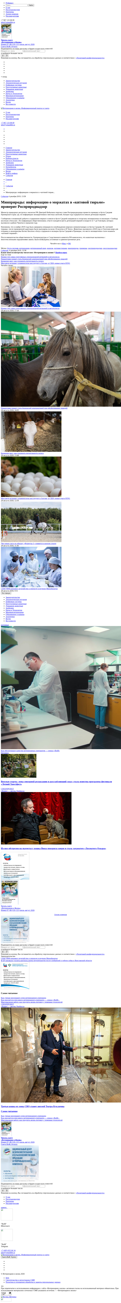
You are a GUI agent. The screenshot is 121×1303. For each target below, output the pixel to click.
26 (3, 952)
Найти (31, 5)
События (9, 175)
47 (7, 952)
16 (3, 56)
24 (7, 56)
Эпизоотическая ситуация (16, 83)
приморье (83, 248)
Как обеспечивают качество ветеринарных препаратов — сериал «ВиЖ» (30, 751)
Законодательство (13, 81)
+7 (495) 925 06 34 (8, 1250)
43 (3, 1191)
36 (7, 1191)
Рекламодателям (12, 16)
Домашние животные (14, 89)
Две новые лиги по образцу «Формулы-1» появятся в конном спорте (28, 544)
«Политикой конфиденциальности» (90, 58)
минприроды (73, 248)
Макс (64, 244)
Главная (9, 180)
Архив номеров (12, 14)
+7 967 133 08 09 (7, 123)
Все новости (11, 104)
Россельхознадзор (13, 10)
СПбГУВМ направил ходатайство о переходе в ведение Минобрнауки (29, 589)
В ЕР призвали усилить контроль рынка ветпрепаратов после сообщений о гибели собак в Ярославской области (46, 961)
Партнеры (10, 12)
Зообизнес (10, 91)
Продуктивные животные (16, 87)
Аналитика (10, 100)
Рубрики (10, 3)
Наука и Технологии (14, 94)
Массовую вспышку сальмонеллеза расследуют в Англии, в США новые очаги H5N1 (35, 263)
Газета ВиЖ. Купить (9, 46)
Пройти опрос (61, 253)
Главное (9, 148)
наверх (4, 1207)
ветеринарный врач (38, 248)
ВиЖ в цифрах (12, 173)
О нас (8, 8)
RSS (7, 1278)
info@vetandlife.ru (8, 22)
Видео (8, 102)
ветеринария (24, 248)
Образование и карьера (15, 98)
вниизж (50, 248)
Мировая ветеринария (15, 96)
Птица (8, 156)
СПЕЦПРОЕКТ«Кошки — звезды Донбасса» (13, 790)
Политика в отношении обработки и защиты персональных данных (33, 1282)
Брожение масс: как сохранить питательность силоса (22, 261)
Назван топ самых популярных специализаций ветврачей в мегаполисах (30, 257)
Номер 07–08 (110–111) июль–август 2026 (18, 44)
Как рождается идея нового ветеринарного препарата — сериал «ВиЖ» (30, 1000)
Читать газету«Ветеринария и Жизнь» (11, 41)
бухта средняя (12, 248)
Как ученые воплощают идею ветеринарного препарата (23, 998)
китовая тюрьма (60, 248)
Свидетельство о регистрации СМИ (20, 1280)
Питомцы (5, 753)
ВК (69, 244)
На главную (6, 593)
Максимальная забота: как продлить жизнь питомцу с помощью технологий (32, 1002)
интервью (5, 625)
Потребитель (11, 167)
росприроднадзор (95, 248)
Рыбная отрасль (12, 158)
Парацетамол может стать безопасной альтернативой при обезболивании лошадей (34, 259)
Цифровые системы (14, 85)
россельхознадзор (110, 248)
